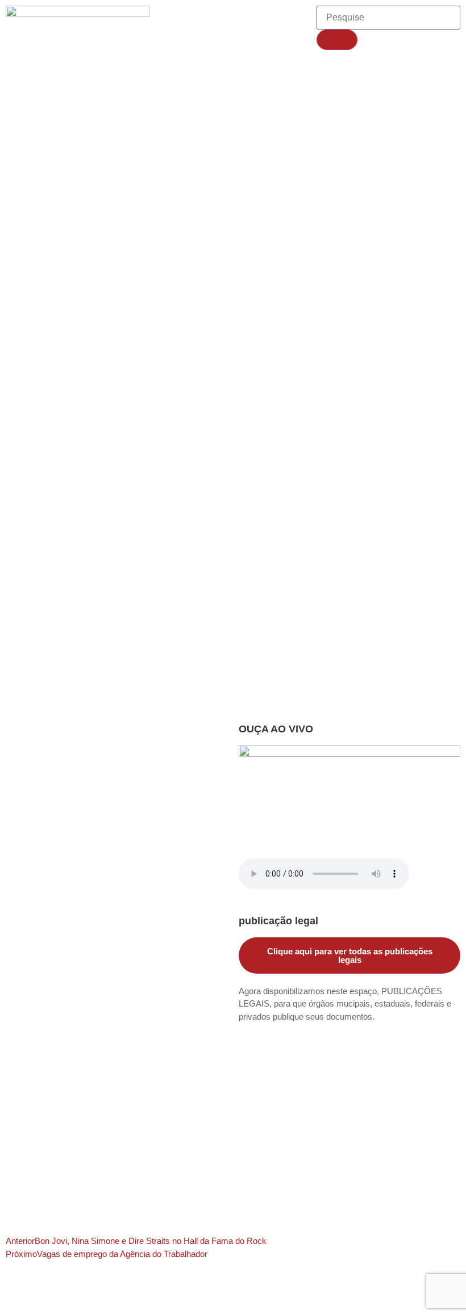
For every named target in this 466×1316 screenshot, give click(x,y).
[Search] (337, 40)
